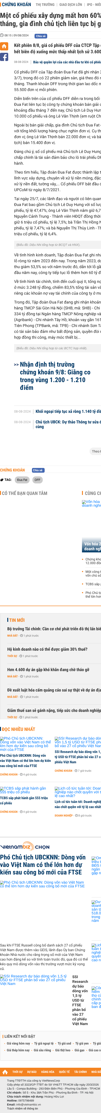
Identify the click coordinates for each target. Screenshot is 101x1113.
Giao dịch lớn (70, 5)
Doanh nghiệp (64, 815)
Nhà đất (12, 635)
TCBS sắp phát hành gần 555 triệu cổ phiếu (24, 800)
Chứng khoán (16, 4)
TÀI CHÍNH (80, 1072)
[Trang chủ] (4, 46)
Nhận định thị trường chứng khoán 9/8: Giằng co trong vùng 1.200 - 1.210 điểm (55, 376)
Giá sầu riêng (42, 1050)
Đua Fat (22, 480)
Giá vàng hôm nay (18, 1043)
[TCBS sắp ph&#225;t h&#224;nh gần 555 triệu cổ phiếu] (25, 790)
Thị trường (45, 5)
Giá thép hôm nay (18, 1050)
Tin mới (17, 620)
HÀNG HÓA (47, 1072)
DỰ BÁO (32, 1072)
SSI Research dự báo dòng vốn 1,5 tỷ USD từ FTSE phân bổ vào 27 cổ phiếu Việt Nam (80, 1000)
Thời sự (12, 656)
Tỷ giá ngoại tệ (44, 1043)
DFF (37, 480)
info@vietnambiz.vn (28, 1104)
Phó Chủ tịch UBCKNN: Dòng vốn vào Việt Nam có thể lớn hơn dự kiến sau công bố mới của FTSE (25, 760)
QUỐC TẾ (64, 1072)
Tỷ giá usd (64, 1043)
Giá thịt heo (62, 1050)
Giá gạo (79, 1050)
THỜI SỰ (17, 1072)
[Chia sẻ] (4, 57)
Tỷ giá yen (82, 1043)
